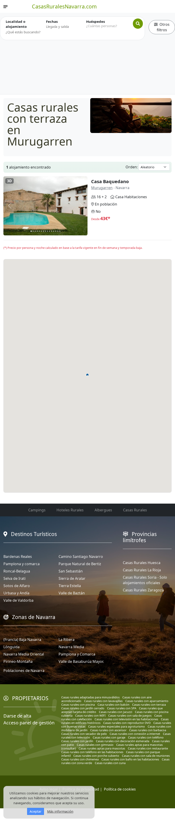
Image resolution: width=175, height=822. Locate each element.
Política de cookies (120, 789)
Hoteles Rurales (70, 509)
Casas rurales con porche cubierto (96, 756)
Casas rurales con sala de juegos (130, 715)
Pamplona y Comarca (77, 654)
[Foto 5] (39, 231)
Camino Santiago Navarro (81, 556)
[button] (87, 374)
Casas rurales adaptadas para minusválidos (90, 697)
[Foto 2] (33, 231)
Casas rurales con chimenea (80, 759)
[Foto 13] (55, 231)
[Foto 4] (37, 231)
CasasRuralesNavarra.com (64, 6)
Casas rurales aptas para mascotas (102, 748)
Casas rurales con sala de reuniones (146, 756)
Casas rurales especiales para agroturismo (116, 726)
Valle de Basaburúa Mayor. (81, 661)
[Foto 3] (35, 231)
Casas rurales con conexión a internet (135, 734)
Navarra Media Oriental (23, 654)
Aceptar (35, 811)
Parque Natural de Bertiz (80, 563)
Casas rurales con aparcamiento (146, 701)
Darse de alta (17, 716)
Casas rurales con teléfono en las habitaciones (92, 752)
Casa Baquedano (110, 181)
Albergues (103, 509)
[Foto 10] (49, 231)
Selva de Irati (14, 578)
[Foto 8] (45, 231)
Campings (37, 509)
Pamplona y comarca (21, 563)
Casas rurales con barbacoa (147, 730)
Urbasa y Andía (16, 593)
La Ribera (67, 639)
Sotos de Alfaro (16, 585)
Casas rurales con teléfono (146, 737)
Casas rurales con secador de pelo (84, 734)
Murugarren (102, 187)
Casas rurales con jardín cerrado (82, 708)
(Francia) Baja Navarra (22, 639)
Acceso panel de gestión (28, 723)
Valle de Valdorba (18, 600)
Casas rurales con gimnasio (95, 745)
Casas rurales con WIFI (90, 715)
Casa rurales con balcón (113, 704)
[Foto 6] (41, 231)
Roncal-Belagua (16, 571)
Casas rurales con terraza (149, 704)
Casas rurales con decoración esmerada (122, 741)
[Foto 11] (51, 231)
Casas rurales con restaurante (148, 748)
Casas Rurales (135, 509)
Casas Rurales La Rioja (142, 569)
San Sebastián (71, 571)
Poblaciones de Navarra (23, 670)
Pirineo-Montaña (18, 661)
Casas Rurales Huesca (141, 562)
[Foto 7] (43, 231)
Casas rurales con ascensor (108, 730)
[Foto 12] (53, 231)
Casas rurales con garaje (109, 737)
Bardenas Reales (17, 556)
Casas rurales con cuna (110, 763)
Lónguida (11, 646)
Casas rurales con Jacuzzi (115, 712)
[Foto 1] (31, 231)
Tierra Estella (70, 585)
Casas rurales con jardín (77, 741)
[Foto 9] (47, 231)
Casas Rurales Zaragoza (143, 590)
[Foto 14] (57, 231)
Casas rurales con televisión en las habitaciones (126, 719)
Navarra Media (71, 646)
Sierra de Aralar (72, 578)
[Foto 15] (59, 231)
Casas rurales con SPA (121, 708)
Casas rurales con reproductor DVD (127, 723)
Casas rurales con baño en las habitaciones (130, 759)
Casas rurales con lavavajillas (103, 701)
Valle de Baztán (72, 593)
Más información (60, 811)
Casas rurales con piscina (78, 704)
